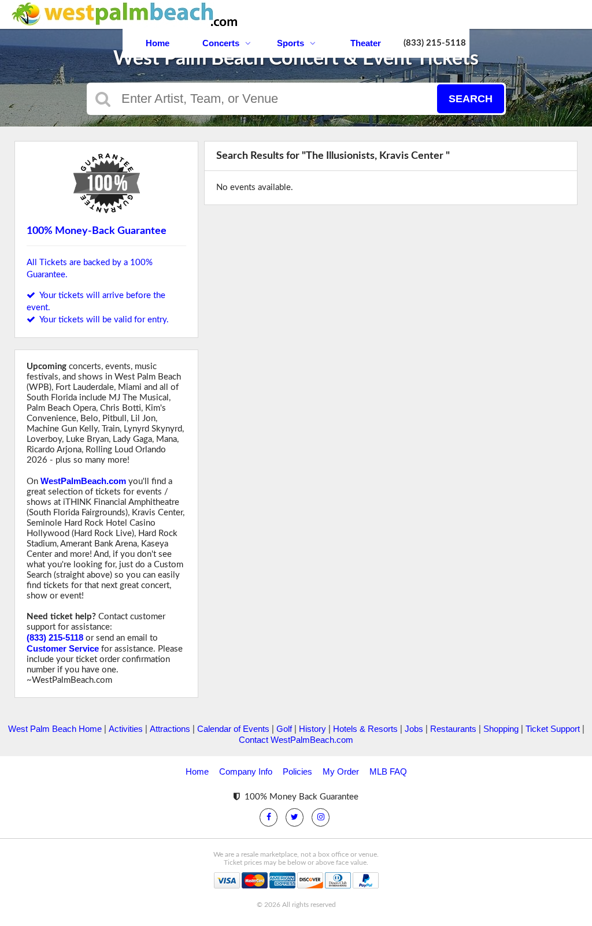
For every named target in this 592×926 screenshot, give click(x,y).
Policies (297, 771)
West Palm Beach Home (55, 729)
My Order (341, 771)
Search (471, 99)
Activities (126, 729)
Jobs (414, 729)
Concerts (220, 43)
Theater (365, 43)
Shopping (501, 729)
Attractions (170, 729)
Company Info (245, 771)
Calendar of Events (233, 729)
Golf (284, 729)
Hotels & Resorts (365, 729)
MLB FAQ (388, 771)
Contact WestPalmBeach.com (296, 740)
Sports (290, 43)
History (312, 729)
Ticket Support (553, 729)
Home (157, 43)
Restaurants (453, 729)
